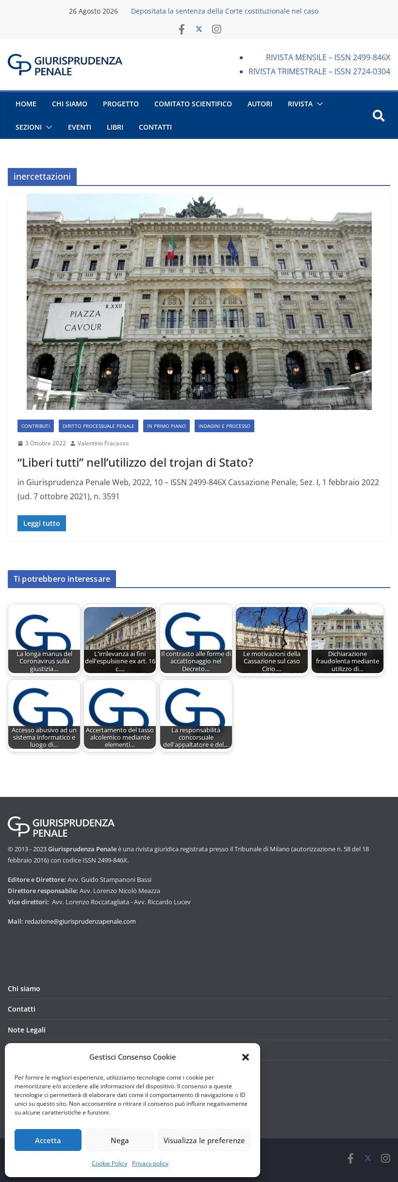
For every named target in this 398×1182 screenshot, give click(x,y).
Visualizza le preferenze (204, 1140)
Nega (120, 1140)
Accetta (48, 1140)
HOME (26, 103)
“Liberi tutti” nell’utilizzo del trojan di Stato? (135, 462)
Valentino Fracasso (103, 443)
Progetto (121, 103)
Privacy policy (150, 1163)
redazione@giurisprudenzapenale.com (80, 921)
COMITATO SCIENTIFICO (193, 103)
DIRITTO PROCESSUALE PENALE (98, 425)
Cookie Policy (109, 1163)
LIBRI (115, 127)
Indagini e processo (224, 425)
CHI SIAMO (69, 103)
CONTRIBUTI (35, 425)
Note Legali (27, 1029)
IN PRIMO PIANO (166, 425)
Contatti (21, 1008)
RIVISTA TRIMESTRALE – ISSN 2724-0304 (319, 71)
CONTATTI (155, 127)
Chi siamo (24, 988)
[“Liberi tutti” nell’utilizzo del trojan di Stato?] (199, 302)
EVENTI (79, 127)
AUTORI (260, 103)
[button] (245, 1057)
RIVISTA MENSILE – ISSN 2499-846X (328, 57)
